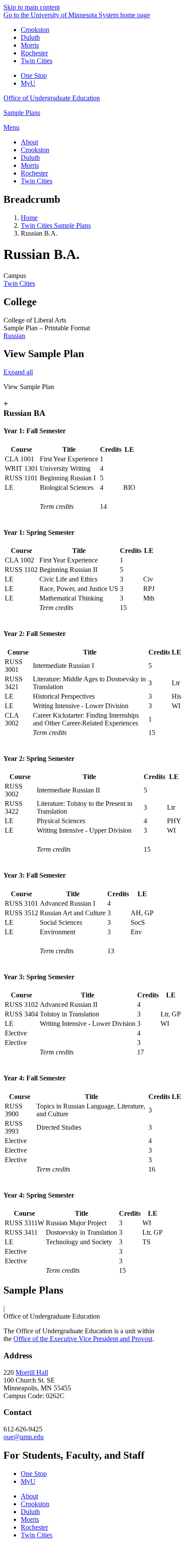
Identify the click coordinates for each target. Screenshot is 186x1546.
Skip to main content (31, 7)
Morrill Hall (32, 1372)
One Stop (34, 75)
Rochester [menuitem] (34, 173)
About (29, 1496)
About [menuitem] (29, 142)
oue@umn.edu (23, 1437)
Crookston (35, 29)
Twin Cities (36, 60)
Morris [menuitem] (30, 165)
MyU (28, 83)
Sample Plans (21, 112)
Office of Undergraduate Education (51, 98)
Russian (14, 335)
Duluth (30, 37)
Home (29, 217)
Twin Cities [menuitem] (36, 181)
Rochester (34, 53)
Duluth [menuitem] (30, 157)
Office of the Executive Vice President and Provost (82, 1338)
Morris (30, 45)
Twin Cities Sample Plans (56, 225)
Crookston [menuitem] (35, 149)
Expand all (18, 372)
